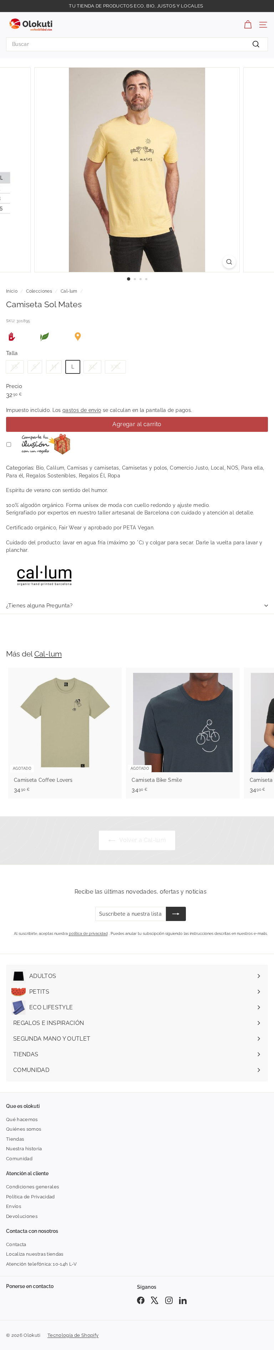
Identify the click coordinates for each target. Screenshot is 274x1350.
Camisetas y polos (144, 468)
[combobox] (137, 44)
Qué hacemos (22, 1119)
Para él (14, 475)
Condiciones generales (32, 1186)
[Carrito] (247, 24)
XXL (115, 367)
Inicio (11, 291)
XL (92, 367)
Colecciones (39, 291)
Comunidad (19, 1158)
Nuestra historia (24, 1148)
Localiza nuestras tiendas (35, 1254)
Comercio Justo (189, 468)
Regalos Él (92, 475)
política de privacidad (88, 933)
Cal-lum (69, 291)
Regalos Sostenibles (51, 475)
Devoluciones (21, 1216)
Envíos (13, 1206)
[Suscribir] (176, 914)
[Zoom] (229, 261)
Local (217, 468)
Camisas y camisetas (93, 468)
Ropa (114, 475)
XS (14, 367)
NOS (232, 468)
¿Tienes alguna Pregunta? (39, 605)
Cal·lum (55, 468)
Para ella (252, 468)
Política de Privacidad (30, 1196)
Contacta (16, 1244)
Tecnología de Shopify (72, 1335)
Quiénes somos (23, 1129)
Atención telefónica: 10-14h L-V (41, 1264)
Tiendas (15, 1139)
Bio (40, 468)
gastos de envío (81, 410)
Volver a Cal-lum (142, 840)
